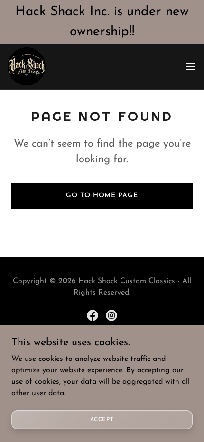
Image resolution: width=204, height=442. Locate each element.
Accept (102, 419)
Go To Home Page (102, 195)
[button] (190, 66)
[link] (27, 66)
